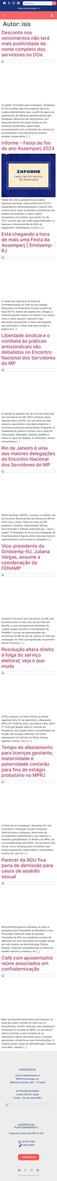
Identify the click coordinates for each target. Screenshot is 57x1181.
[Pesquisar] (54, 3)
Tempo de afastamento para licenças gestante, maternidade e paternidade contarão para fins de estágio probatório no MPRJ (27, 761)
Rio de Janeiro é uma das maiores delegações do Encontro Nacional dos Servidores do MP (28, 456)
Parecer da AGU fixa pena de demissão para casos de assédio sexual (27, 868)
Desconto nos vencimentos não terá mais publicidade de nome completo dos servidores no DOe (25, 44)
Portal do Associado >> (28, 8)
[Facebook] (4, 3)
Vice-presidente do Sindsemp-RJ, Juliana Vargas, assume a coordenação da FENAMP (25, 557)
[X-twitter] (9, 3)
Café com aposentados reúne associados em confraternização (27, 963)
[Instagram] (14, 3)
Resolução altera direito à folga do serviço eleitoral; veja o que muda (27, 658)
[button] (51, 15)
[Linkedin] (18, 3)
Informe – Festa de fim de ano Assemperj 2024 (28, 145)
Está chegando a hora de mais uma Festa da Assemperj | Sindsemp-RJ (27, 242)
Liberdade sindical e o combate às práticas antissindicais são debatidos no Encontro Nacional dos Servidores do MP (28, 349)
